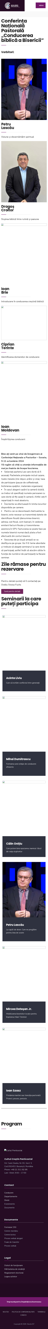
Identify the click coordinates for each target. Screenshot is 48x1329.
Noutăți (6, 1312)
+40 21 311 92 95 (19, 1169)
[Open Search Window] (44, 14)
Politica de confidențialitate (23, 1312)
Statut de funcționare (13, 1265)
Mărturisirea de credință (14, 1269)
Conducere (8, 1192)
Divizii (6, 1200)
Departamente (10, 1196)
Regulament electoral (14, 1272)
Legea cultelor (10, 1276)
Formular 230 (10, 1227)
